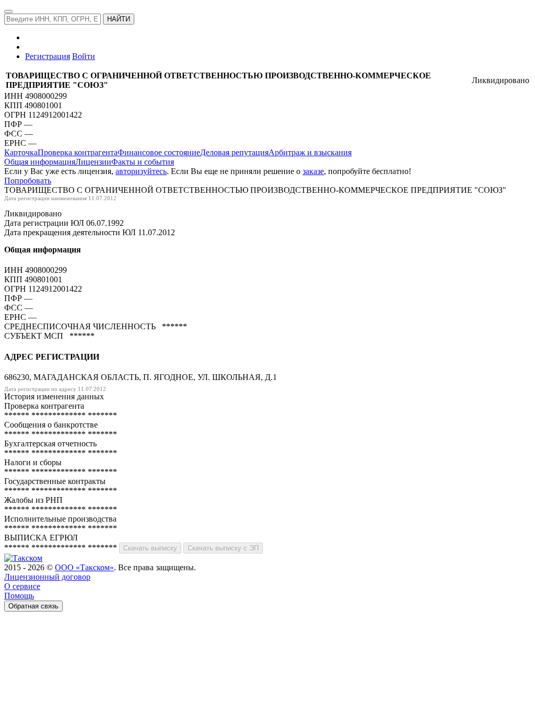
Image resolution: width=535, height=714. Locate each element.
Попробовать (27, 180)
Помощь (19, 595)
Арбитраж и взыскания (310, 152)
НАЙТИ (118, 19)
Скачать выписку (150, 548)
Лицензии (93, 161)
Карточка (21, 152)
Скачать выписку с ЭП (223, 548)
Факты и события (142, 161)
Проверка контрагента (78, 152)
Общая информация (39, 161)
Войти (83, 56)
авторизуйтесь (141, 171)
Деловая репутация (234, 152)
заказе (313, 171)
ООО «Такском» (84, 567)
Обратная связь (33, 606)
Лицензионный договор (47, 576)
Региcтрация (47, 56)
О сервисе (22, 586)
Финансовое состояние (159, 152)
